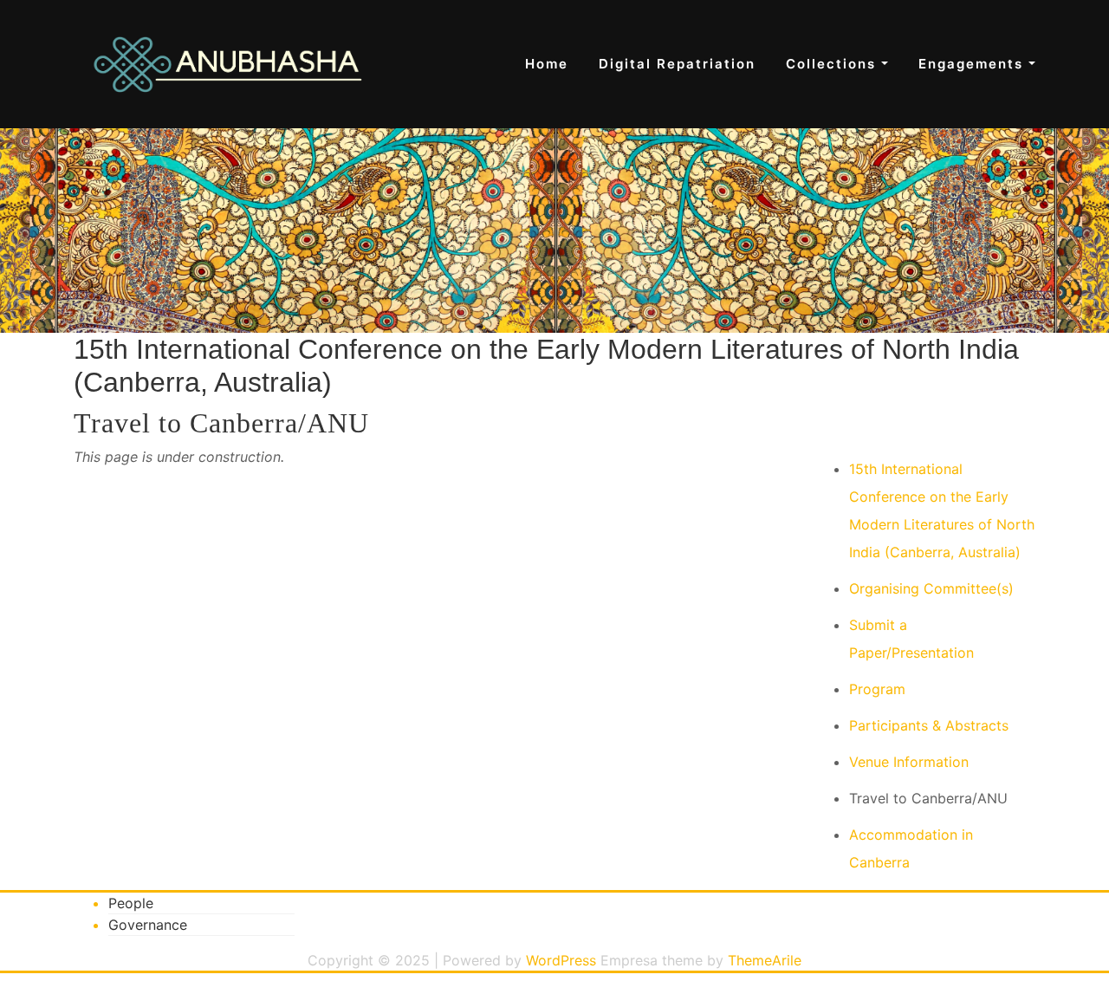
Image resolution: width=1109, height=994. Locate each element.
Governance (147, 924)
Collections (833, 63)
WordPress (561, 960)
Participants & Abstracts (928, 725)
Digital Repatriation (677, 63)
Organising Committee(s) (931, 588)
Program (877, 689)
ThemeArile (764, 960)
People (130, 903)
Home (546, 63)
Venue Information (909, 761)
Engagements (973, 63)
